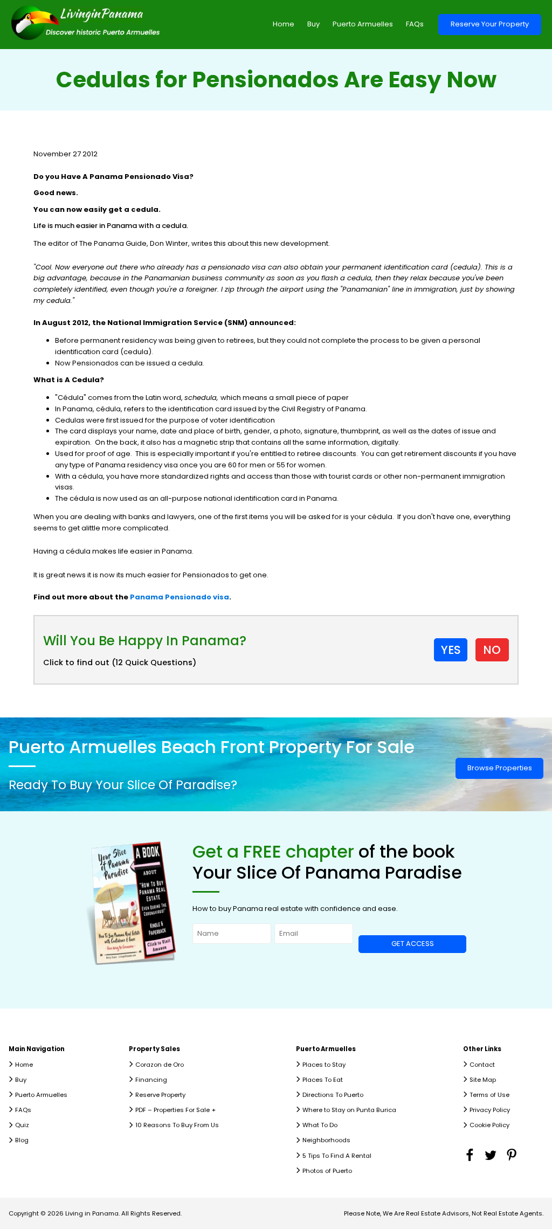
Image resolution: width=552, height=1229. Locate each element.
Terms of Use (489, 1094)
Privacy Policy (490, 1110)
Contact (482, 1064)
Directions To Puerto (332, 1094)
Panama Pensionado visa (179, 597)
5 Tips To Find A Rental (336, 1155)
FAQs (415, 24)
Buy (313, 24)
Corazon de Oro (159, 1064)
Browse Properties (499, 768)
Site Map (483, 1079)
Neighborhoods (326, 1140)
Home (283, 24)
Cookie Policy (489, 1125)
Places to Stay (324, 1064)
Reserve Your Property (490, 24)
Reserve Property (160, 1094)
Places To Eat (322, 1079)
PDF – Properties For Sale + (175, 1110)
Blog (22, 1140)
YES (451, 650)
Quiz (22, 1125)
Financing (151, 1079)
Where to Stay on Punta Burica (349, 1110)
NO (492, 650)
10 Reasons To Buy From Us (177, 1125)
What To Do (319, 1125)
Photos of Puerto (327, 1170)
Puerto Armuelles (363, 24)
